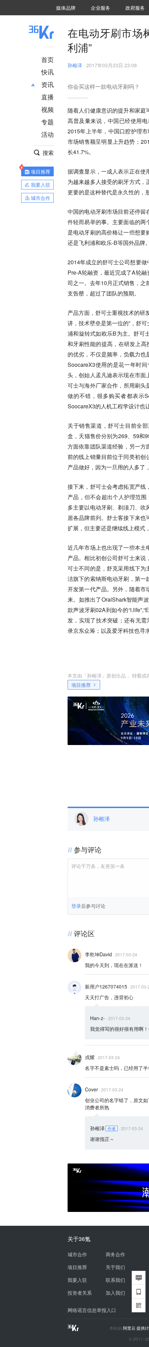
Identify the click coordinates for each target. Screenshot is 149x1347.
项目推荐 (81, 684)
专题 (47, 121)
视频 (47, 109)
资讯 (47, 84)
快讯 (47, 71)
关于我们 (115, 1267)
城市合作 (77, 1254)
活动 (47, 134)
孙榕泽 (75, 65)
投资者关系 (80, 1292)
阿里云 (130, 1328)
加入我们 (115, 1292)
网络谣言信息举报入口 (92, 1309)
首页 (47, 59)
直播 (47, 96)
